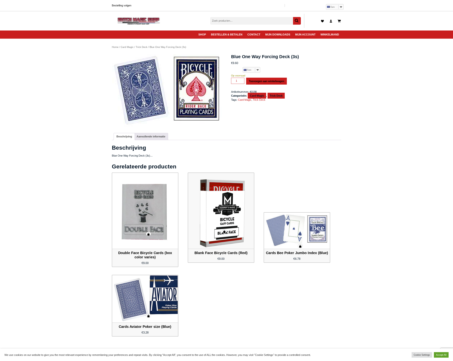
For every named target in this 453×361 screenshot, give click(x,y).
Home (115, 47)
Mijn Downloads (277, 34)
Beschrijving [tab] (124, 136)
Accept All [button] (441, 355)
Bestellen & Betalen (226, 34)
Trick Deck (141, 47)
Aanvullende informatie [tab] (151, 136)
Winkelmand (329, 34)
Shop (202, 34)
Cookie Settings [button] (422, 355)
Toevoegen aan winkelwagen (266, 81)
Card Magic (127, 47)
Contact (253, 34)
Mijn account (305, 34)
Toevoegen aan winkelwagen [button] (148, 234)
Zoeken (297, 21)
